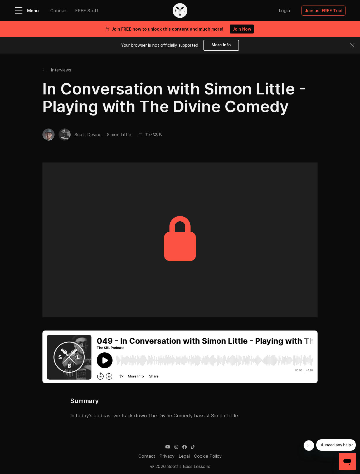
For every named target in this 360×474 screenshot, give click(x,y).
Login (284, 10)
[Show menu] (18, 10)
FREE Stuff (86, 10)
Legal (184, 456)
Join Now (241, 29)
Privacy (166, 456)
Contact (146, 456)
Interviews (60, 70)
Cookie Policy (208, 456)
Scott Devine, (88, 134)
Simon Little (119, 134)
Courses (58, 10)
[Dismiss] (352, 45)
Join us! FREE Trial (323, 10)
